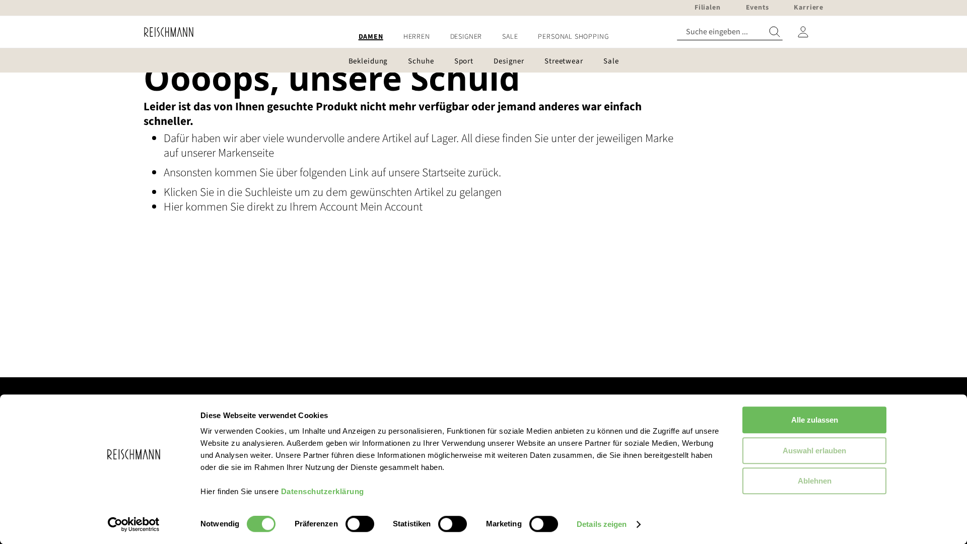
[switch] (360, 525)
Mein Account (391, 206)
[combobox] (730, 32)
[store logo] (165, 32)
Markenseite (246, 153)
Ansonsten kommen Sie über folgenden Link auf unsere (293, 172)
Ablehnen (815, 481)
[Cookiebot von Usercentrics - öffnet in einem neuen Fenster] (134, 524)
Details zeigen (602, 524)
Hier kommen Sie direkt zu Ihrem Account (262, 206)
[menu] (483, 37)
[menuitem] (371, 37)
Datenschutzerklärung (322, 491)
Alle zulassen (814, 420)
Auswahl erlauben (814, 450)
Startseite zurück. (461, 172)
